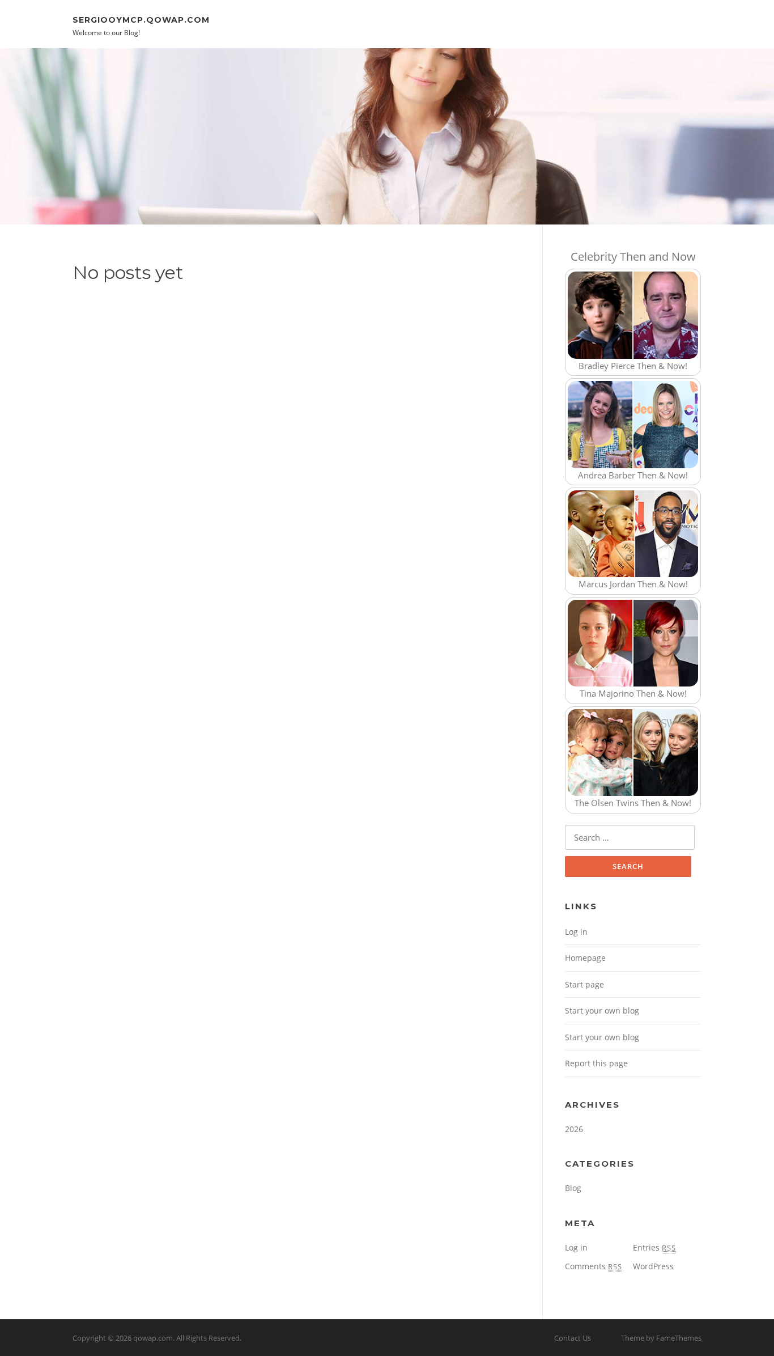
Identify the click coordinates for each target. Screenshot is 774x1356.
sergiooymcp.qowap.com (141, 19)
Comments (593, 1266)
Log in (576, 931)
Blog (573, 1188)
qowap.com (153, 1338)
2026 (574, 1129)
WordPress (653, 1266)
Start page (584, 984)
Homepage (585, 957)
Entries (654, 1247)
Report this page (596, 1063)
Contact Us (572, 1338)
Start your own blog (602, 1010)
